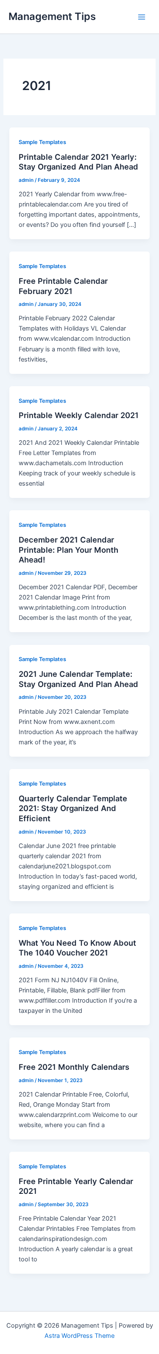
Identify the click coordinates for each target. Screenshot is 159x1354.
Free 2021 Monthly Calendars (74, 1066)
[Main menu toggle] (142, 17)
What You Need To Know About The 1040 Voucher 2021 (77, 948)
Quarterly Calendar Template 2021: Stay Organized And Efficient (73, 808)
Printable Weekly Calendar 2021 (79, 415)
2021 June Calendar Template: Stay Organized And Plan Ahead (78, 679)
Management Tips (52, 16)
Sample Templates (42, 142)
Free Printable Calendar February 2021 (63, 286)
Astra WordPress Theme (79, 1336)
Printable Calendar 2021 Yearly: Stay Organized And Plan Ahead (78, 162)
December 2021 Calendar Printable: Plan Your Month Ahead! (68, 549)
